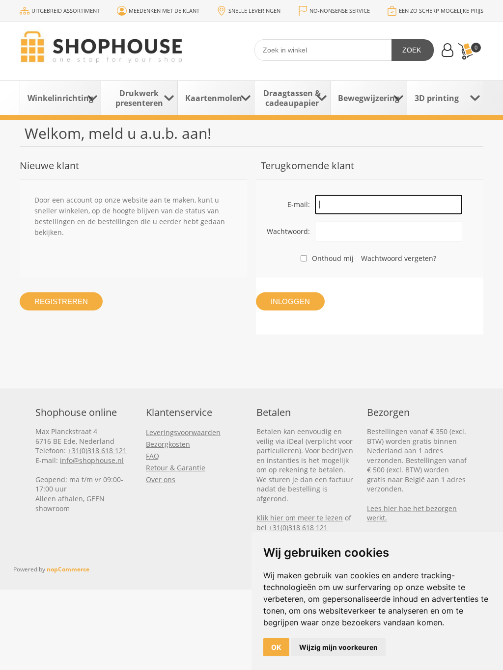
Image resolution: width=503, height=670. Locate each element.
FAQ (152, 456)
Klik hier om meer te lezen (299, 517)
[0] (465, 51)
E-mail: (298, 204)
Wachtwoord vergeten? (398, 258)
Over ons (160, 479)
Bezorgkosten (168, 444)
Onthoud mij (333, 258)
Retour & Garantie (175, 467)
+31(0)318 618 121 (97, 450)
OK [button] (276, 647)
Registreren (61, 301)
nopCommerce (68, 569)
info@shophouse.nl (92, 460)
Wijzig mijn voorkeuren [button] (338, 647)
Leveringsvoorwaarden (183, 432)
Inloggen (290, 301)
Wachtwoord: (288, 231)
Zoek (411, 50)
